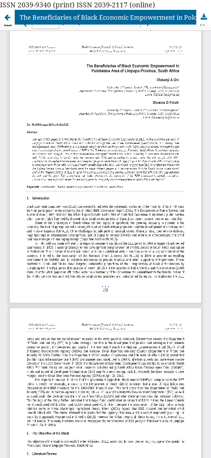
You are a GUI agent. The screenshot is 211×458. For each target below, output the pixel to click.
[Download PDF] (203, 17)
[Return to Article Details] (7, 17)
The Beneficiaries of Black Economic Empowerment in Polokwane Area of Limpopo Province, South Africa (115, 17)
